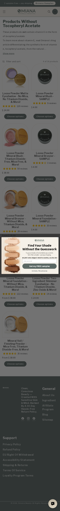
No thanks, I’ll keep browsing (39, 271)
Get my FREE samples (39, 266)
